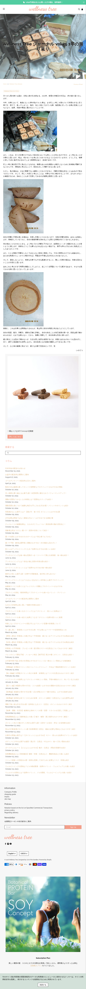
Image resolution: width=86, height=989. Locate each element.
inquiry (6, 797)
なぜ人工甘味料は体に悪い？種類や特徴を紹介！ (23, 605)
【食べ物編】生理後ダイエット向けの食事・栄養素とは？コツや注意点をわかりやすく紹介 (39, 673)
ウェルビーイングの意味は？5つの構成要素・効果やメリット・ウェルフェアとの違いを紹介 (40, 766)
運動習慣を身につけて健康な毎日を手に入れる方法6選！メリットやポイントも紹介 (36, 506)
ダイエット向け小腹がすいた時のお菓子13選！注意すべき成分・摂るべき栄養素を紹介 (38, 723)
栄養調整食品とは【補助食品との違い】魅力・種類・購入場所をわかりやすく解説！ (37, 717)
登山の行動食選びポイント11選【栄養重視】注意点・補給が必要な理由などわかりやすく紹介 (40, 729)
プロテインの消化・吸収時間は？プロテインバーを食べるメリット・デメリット (35, 593)
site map (7, 799)
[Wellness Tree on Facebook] (5, 844)
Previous (76, 84)
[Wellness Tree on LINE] (11, 844)
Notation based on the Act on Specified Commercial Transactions (28, 808)
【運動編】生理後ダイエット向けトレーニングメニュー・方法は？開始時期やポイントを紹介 (40, 667)
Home (5, 84)
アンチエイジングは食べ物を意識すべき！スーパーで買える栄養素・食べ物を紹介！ (37, 555)
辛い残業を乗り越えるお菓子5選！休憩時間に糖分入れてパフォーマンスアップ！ (36, 493)
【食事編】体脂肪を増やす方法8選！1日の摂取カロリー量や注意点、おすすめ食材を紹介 (38, 692)
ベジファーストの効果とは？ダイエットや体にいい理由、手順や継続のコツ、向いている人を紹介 (42, 679)
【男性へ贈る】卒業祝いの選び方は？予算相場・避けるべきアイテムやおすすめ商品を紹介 (39, 636)
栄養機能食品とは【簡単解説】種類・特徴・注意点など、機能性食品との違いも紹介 (37, 754)
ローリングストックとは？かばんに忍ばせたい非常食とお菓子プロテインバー (34, 580)
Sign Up (73, 827)
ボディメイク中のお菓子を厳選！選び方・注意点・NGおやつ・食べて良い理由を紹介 (37, 742)
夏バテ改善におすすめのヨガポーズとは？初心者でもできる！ (28, 537)
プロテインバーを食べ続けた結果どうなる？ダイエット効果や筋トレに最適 (33, 617)
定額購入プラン (36, 966)
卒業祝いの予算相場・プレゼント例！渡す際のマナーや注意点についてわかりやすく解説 (38, 648)
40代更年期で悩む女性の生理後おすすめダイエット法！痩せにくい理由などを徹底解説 (38, 661)
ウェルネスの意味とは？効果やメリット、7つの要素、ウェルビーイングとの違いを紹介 (38, 773)
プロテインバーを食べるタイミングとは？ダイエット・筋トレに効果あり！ (33, 611)
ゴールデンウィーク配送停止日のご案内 (20, 481)
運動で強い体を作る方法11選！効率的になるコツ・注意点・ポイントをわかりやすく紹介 (38, 704)
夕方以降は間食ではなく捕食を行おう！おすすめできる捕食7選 (29, 518)
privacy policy (9, 810)
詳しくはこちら (15, 436)
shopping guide (10, 794)
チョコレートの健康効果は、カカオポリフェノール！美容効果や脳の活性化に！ (35, 524)
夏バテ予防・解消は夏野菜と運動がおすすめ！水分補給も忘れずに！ (31, 543)
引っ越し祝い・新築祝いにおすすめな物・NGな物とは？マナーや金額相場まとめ (36, 630)
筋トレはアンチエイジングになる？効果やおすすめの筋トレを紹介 (30, 549)
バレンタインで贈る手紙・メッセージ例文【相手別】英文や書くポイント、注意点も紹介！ (39, 655)
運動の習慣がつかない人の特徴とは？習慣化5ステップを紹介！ (29, 499)
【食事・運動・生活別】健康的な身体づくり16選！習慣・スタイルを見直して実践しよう (38, 710)
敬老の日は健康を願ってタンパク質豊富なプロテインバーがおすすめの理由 (33, 487)
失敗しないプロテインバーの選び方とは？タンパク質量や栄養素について (33, 624)
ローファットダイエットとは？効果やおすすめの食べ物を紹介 (28, 568)
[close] (84, 2)
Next (81, 84)
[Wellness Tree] (43, 9)
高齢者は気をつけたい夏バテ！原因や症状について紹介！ (27, 530)
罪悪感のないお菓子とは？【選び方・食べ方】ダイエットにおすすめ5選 (32, 512)
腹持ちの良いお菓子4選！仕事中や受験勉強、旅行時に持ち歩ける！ (31, 574)
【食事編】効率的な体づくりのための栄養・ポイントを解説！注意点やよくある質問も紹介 (39, 698)
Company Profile (10, 792)
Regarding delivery (11, 812)
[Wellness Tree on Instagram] (8, 844)
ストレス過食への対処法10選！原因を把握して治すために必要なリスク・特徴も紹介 (37, 760)
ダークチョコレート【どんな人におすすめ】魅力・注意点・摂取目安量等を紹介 (35, 748)
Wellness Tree (13, 860)
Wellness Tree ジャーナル (11, 91)
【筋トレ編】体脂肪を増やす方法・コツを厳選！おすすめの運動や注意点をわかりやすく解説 (40, 686)
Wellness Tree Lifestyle (15, 84)
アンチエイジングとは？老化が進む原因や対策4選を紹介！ (27, 561)
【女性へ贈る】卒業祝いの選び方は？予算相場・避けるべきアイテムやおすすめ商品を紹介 (39, 642)
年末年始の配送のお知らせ (15, 468)
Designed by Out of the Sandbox (28, 860)
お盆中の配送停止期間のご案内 (17, 475)
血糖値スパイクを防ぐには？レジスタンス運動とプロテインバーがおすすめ (33, 586)
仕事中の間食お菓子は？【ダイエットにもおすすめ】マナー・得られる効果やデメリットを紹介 (41, 735)
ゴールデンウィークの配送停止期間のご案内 (22, 599)
